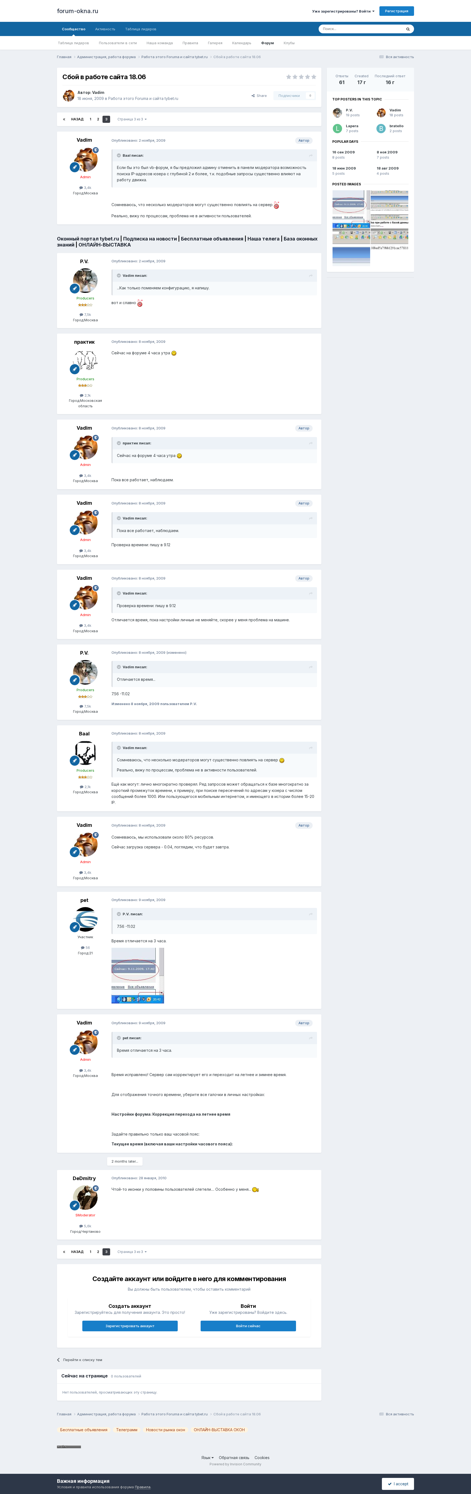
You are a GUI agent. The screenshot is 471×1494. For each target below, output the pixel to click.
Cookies (262, 1457)
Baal (84, 733)
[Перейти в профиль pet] (85, 919)
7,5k (87, 314)
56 (87, 947)
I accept (400, 1483)
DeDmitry (84, 1178)
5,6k (87, 1226)
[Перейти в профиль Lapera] (337, 128)
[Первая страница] (64, 119)
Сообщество (73, 29)
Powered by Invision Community (235, 1464)
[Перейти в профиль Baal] (85, 753)
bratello (396, 126)
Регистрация (396, 11)
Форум (267, 43)
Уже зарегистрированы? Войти (342, 11)
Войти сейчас (248, 1326)
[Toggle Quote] (119, 155)
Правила (190, 43)
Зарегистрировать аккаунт (130, 1326)
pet (84, 900)
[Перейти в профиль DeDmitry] (85, 1197)
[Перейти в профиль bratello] (381, 128)
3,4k (87, 187)
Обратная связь (234, 1457)
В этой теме (385, 29)
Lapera (352, 126)
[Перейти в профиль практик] (85, 361)
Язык (206, 1457)
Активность (105, 29)
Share (261, 95)
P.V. (84, 261)
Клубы (289, 43)
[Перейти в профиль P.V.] (85, 280)
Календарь (241, 43)
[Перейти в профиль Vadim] (68, 96)
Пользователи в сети (118, 43)
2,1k (87, 395)
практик (84, 342)
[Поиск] (408, 29)
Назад (77, 119)
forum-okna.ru (77, 10)
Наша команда (160, 43)
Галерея (215, 43)
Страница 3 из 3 (131, 119)
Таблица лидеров (73, 43)
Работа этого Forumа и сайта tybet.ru (143, 98)
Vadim (98, 92)
